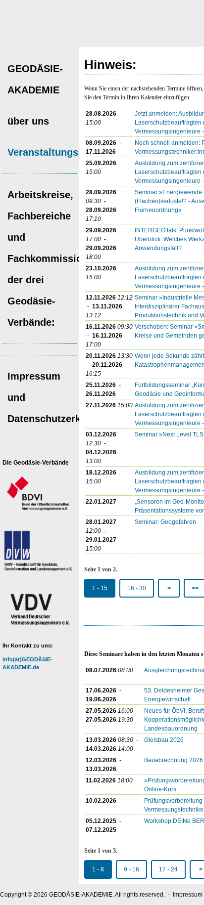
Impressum (188, 894)
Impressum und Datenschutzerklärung (44, 397)
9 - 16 (131, 869)
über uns (28, 121)
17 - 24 (168, 869)
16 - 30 (136, 588)
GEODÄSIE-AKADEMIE (35, 79)
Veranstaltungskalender (44, 152)
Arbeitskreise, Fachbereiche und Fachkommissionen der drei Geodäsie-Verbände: (44, 258)
